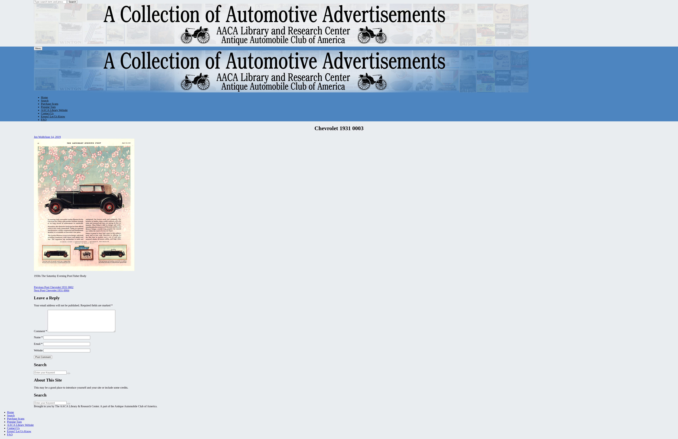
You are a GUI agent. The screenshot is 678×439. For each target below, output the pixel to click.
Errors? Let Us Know (53, 116)
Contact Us (47, 113)
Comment (40, 331)
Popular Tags (48, 106)
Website (38, 350)
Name (38, 337)
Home (44, 97)
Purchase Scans (49, 103)
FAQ (44, 119)
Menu (38, 48)
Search (72, 2)
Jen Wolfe (39, 136)
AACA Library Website (54, 110)
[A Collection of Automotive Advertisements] (281, 44)
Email (38, 343)
